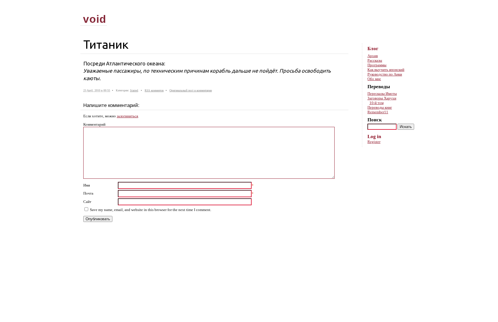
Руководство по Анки (384, 74)
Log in (374, 136)
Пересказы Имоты (382, 93)
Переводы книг (379, 107)
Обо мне (374, 79)
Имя (86, 185)
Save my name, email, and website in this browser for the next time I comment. (150, 210)
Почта (88, 193)
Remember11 (377, 112)
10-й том (376, 103)
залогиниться (127, 116)
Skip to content (408, 9)
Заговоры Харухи (381, 98)
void (94, 19)
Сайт (87, 201)
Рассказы (374, 60)
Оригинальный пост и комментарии (190, 90)
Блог (372, 48)
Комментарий (94, 124)
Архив (372, 56)
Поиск (374, 120)
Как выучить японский (385, 69)
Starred (134, 90)
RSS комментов (154, 90)
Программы (376, 65)
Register (373, 142)
